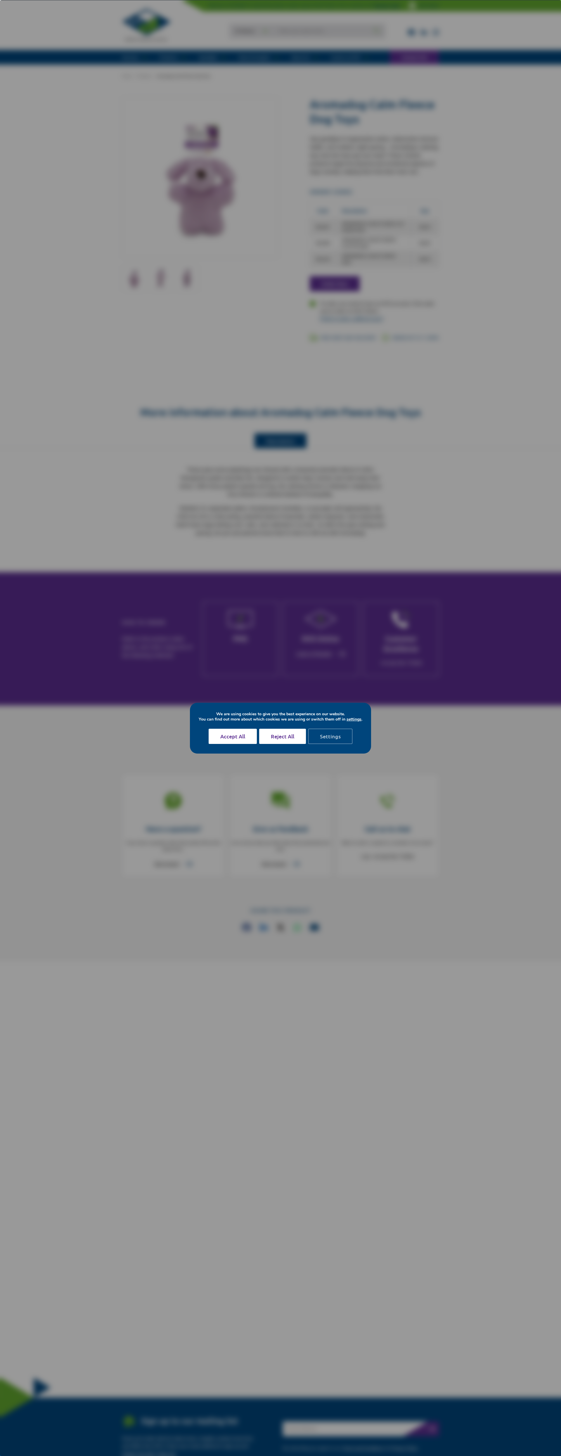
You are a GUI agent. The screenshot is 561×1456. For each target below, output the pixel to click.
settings (354, 719)
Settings (330, 736)
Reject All (282, 736)
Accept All (232, 736)
